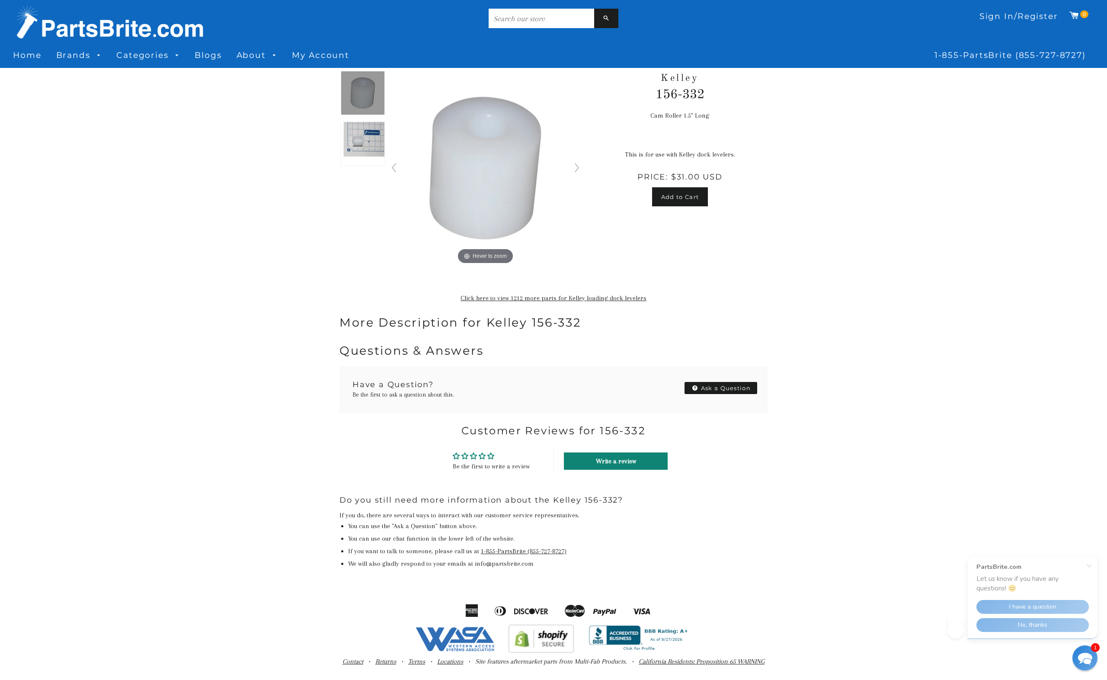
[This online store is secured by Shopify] (541, 650)
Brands (74, 55)
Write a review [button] (616, 461)
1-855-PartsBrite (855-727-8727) (1010, 55)
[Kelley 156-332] (362, 93)
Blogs (208, 55)
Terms (416, 661)
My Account (320, 55)
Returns (385, 661)
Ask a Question (725, 388)
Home (27, 55)
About (253, 55)
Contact (352, 661)
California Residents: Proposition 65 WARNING (702, 661)
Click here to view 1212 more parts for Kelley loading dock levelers (553, 298)
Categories (144, 55)
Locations (450, 661)
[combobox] (541, 18)
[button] (1084, 657)
